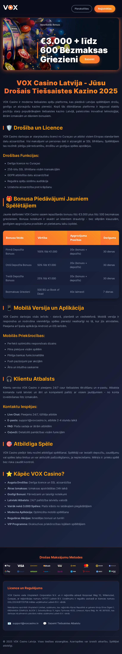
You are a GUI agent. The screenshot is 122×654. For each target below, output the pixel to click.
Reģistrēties (105, 8)
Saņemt (89, 59)
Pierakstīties (82, 8)
